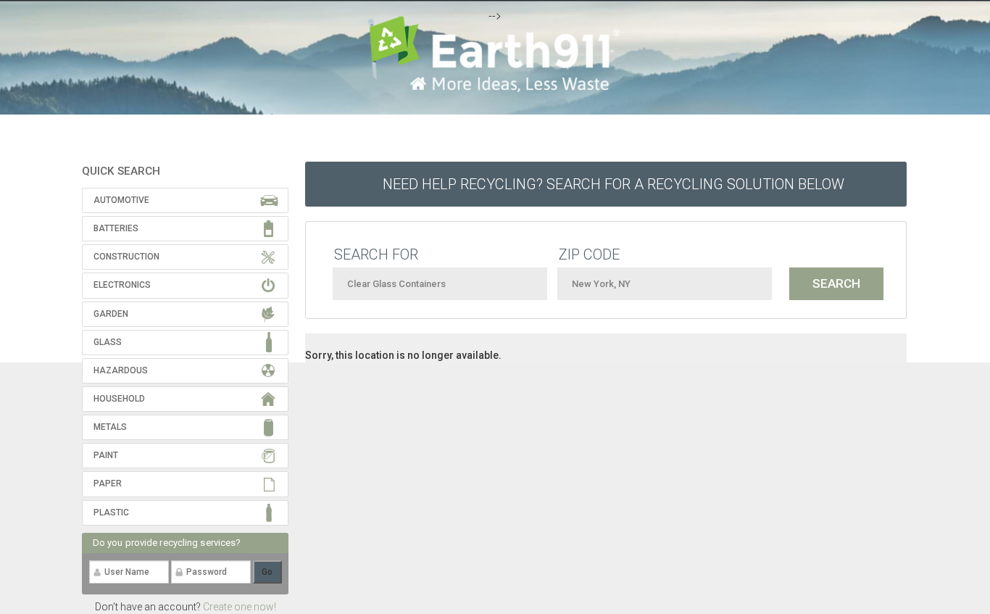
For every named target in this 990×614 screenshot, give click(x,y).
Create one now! (239, 607)
